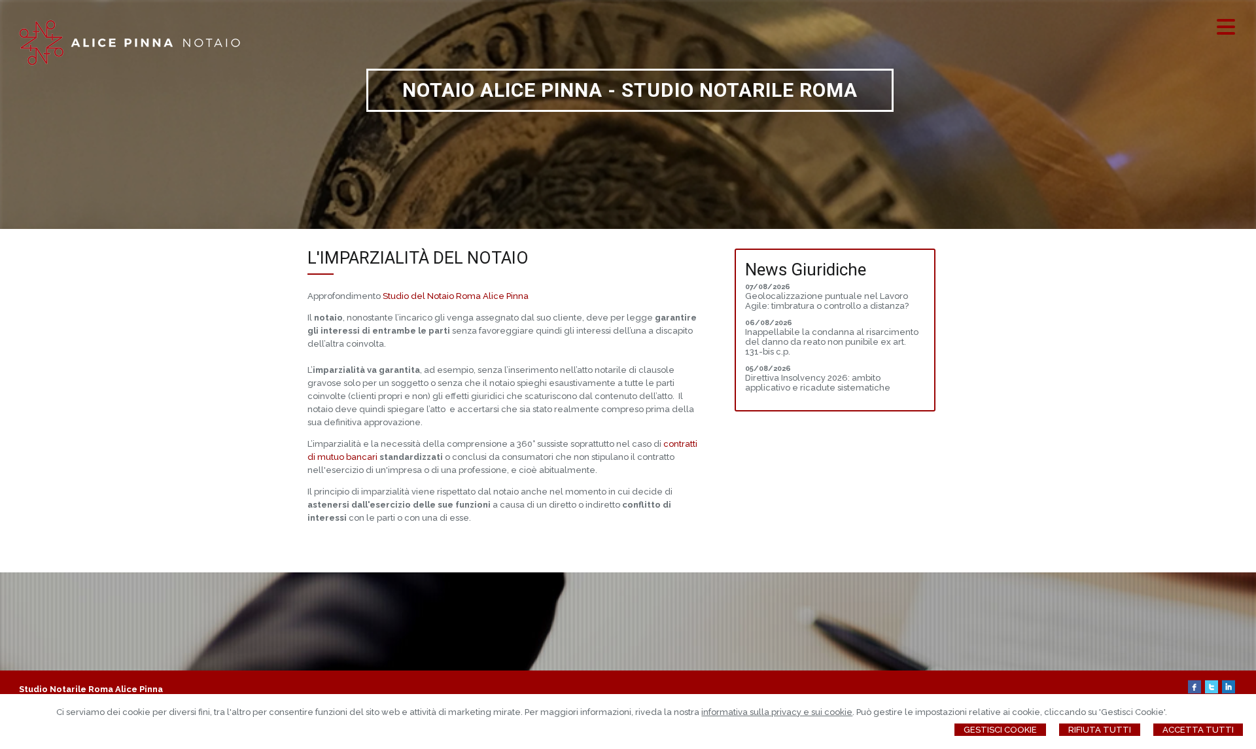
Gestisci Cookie (1000, 730)
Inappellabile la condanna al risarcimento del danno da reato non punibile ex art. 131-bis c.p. (831, 342)
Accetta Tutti (1198, 730)
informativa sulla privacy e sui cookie (776, 712)
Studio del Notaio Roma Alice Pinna (456, 296)
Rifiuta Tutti (1099, 730)
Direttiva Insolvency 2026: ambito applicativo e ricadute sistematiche (817, 382)
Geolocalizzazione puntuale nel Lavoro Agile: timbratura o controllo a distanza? (827, 301)
